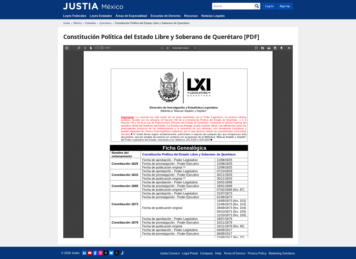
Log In (269, 6)
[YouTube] (90, 253)
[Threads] (106, 253)
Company (206, 253)
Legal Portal (190, 253)
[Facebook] (95, 253)
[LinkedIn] (84, 253)
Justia (66, 23)
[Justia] (80, 6)
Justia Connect (170, 253)
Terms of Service (234, 253)
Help (218, 253)
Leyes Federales (74, 15)
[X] (116, 253)
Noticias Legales (213, 15)
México (77, 23)
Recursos (191, 15)
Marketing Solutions (282, 253)
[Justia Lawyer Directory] (122, 253)
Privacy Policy (257, 253)
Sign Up (285, 6)
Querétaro (106, 23)
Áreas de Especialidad (131, 15)
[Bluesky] (111, 253)
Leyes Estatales (101, 15)
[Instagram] (100, 253)
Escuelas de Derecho (166, 15)
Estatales (90, 23)
